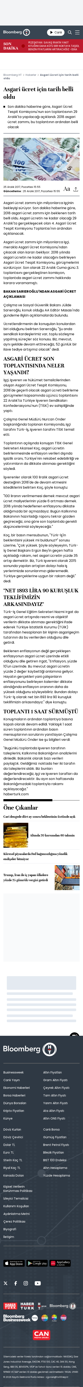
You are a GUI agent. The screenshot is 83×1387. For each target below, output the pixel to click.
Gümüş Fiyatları (54, 1137)
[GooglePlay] (37, 1263)
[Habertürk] (10, 1306)
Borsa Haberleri (14, 1095)
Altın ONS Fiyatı (54, 1118)
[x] (5, 1284)
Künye (8, 1118)
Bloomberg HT (12, 75)
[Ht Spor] (41, 1306)
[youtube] (38, 1284)
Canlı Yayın (11, 1080)
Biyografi (9, 1229)
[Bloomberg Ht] (63, 1306)
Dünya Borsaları (14, 1103)
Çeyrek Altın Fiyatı (56, 1088)
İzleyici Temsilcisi (15, 1198)
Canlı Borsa (51, 1129)
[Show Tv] (44, 1318)
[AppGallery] (60, 1263)
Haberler (31, 75)
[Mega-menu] (77, 32)
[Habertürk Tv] (27, 1306)
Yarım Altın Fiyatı (55, 1103)
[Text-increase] (66, 189)
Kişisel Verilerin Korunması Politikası (17, 1188)
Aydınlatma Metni (16, 1214)
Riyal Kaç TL (11, 1168)
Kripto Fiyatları (13, 1111)
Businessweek (13, 1072)
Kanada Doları (13, 1175)
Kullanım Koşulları (16, 1206)
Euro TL (8, 1152)
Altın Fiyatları (52, 1072)
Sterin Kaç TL (12, 1160)
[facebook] (15, 1284)
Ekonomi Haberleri (16, 1088)
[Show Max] (63, 1318)
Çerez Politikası (14, 1221)
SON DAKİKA (10, 46)
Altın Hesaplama (55, 1168)
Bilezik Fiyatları (53, 1152)
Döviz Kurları (12, 1129)
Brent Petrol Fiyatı (56, 1145)
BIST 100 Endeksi (54, 1160)
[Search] (70, 32)
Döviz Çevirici (13, 1137)
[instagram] (26, 1284)
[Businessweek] (20, 1318)
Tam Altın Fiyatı (54, 1095)
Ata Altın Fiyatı (53, 1111)
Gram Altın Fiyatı (55, 1080)
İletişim (8, 1237)
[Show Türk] (54, 1318)
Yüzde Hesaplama (56, 1175)
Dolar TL (9, 1145)
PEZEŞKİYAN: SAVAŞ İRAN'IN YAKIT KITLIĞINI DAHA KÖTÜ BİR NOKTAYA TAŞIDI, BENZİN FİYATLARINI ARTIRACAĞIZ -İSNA (53, 46)
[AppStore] (14, 1263)
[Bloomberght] (16, 32)
